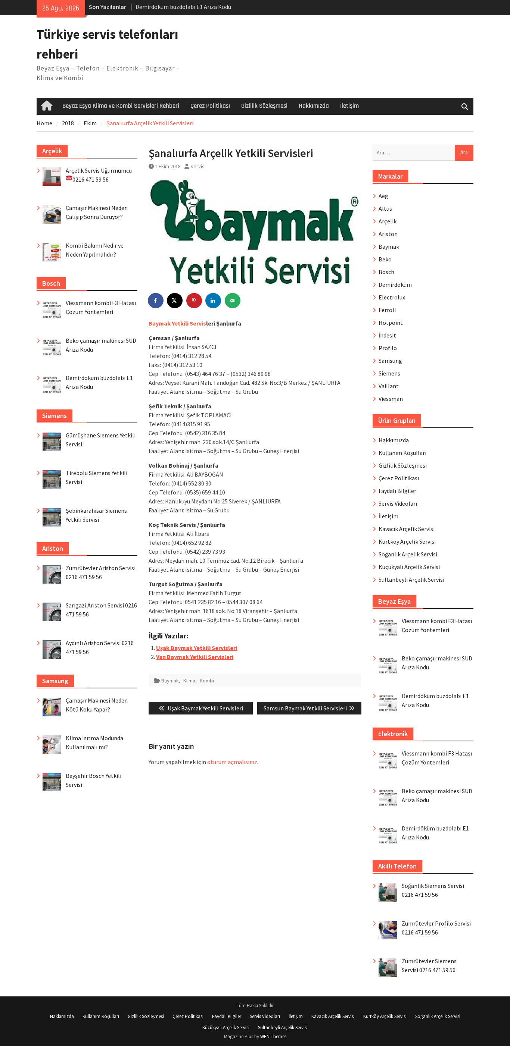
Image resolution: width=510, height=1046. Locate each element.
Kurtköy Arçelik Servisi (407, 541)
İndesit (387, 335)
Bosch (386, 272)
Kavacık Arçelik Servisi (407, 529)
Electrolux (392, 297)
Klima (189, 680)
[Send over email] (233, 300)
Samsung (390, 360)
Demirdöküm (395, 284)
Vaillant (389, 386)
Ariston (388, 234)
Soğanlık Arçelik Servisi (408, 554)
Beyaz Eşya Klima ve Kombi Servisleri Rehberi (120, 106)
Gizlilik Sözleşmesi (264, 106)
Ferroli (387, 310)
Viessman (391, 398)
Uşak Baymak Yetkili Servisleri (196, 647)
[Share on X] (175, 300)
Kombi (207, 680)
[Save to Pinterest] (194, 300)
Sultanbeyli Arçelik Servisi (411, 579)
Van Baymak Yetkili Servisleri (194, 656)
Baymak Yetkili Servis (177, 323)
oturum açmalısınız (232, 762)
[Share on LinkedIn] (213, 300)
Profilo (388, 348)
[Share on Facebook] (156, 300)
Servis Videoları (398, 503)
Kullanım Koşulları (402, 452)
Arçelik (388, 221)
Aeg (383, 196)
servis (198, 166)
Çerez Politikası (210, 106)
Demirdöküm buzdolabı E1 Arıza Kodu (183, 6)
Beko (385, 259)
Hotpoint (391, 322)
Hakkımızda (314, 106)
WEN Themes (273, 1036)
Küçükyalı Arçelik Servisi (409, 567)
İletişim (349, 106)
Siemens (389, 373)
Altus (385, 208)
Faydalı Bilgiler (397, 490)
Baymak (170, 680)
